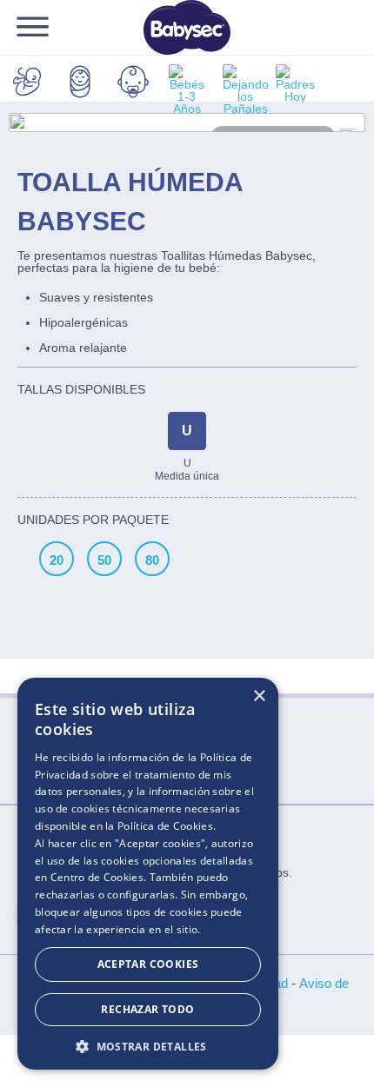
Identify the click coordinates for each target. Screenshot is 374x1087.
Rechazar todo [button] (147, 1009)
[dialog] (147, 874)
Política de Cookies (165, 826)
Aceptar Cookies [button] (148, 964)
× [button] (258, 696)
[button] (148, 1044)
